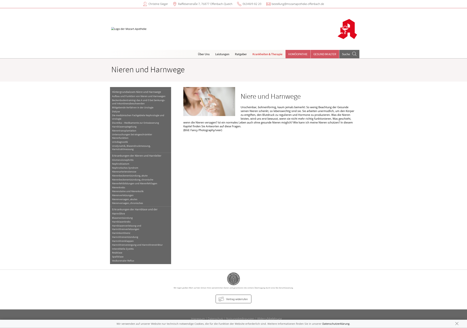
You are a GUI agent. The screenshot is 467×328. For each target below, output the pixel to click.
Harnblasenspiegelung (124, 126)
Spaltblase (117, 256)
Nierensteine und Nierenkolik (128, 191)
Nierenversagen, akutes (124, 199)
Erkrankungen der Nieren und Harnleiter (136, 155)
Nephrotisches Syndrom (125, 167)
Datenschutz (215, 318)
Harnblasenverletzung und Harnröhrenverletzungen (126, 227)
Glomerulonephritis (123, 160)
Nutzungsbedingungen (240, 318)
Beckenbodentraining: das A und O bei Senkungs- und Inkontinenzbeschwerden (138, 102)
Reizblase (117, 252)
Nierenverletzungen (123, 195)
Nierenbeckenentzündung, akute (130, 175)
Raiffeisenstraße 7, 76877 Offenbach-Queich (205, 4)
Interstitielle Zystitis (123, 248)
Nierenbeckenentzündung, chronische (132, 179)
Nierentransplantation (124, 130)
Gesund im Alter (324, 54)
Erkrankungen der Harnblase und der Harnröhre (135, 211)
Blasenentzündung (122, 217)
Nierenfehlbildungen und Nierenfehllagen (134, 183)
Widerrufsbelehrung (269, 318)
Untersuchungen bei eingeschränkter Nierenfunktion (132, 136)
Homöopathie (298, 54)
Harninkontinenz (121, 233)
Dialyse (116, 111)
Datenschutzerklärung (336, 323)
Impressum (198, 318)
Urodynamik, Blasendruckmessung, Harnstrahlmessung (131, 147)
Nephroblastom (120, 163)
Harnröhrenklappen (123, 241)
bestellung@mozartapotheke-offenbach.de (298, 4)
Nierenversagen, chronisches (127, 203)
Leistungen (222, 54)
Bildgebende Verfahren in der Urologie (132, 107)
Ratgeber (241, 54)
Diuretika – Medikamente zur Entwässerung (135, 122)
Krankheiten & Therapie (267, 54)
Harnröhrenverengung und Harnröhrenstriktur (137, 244)
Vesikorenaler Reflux (123, 260)
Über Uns (204, 54)
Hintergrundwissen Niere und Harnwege (136, 92)
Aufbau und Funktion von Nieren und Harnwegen (138, 96)
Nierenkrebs (118, 187)
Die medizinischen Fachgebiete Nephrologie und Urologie (138, 117)
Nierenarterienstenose (124, 171)
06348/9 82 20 (252, 4)
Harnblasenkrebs (121, 221)
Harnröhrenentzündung (125, 237)
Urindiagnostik (120, 142)
